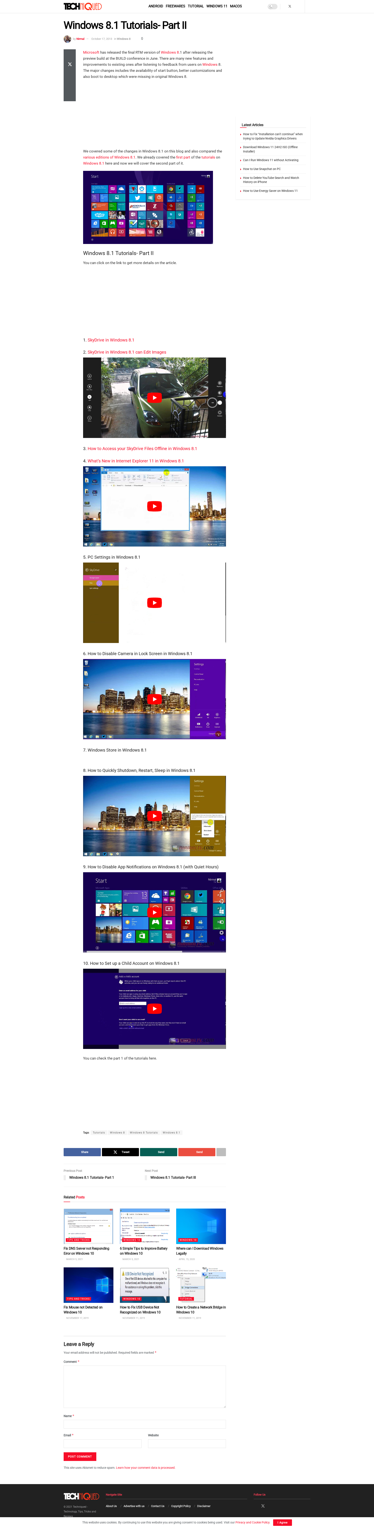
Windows (210, 64)
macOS (236, 6)
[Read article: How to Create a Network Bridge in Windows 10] (201, 1285)
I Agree (282, 1522)
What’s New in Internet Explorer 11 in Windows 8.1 (136, 460)
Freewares (175, 6)
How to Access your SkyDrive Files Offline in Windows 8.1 (142, 448)
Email (69, 1435)
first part (183, 157)
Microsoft (91, 52)
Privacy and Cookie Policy (252, 1522)
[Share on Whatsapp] (70, 75)
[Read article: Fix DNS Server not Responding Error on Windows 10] (88, 1226)
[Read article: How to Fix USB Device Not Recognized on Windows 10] (145, 1285)
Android (155, 6)
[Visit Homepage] (90, 6)
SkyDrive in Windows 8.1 (111, 340)
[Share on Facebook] (70, 54)
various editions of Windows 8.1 (109, 157)
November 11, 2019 (133, 1318)
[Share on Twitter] (70, 65)
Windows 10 (131, 1240)
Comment (72, 1362)
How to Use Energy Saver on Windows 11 (270, 190)
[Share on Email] (70, 85)
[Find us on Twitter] (289, 6)
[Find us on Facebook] (284, 6)
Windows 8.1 (93, 163)
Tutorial (196, 6)
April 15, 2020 (186, 1259)
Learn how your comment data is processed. (146, 1467)
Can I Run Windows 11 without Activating (270, 160)
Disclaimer (203, 1506)
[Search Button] (309, 6)
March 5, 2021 (74, 1259)
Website (153, 1435)
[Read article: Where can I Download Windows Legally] (201, 1226)
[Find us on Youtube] (301, 6)
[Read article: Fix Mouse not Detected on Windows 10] (88, 1285)
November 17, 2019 (77, 1318)
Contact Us (157, 1506)
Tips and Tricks (78, 1240)
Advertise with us (134, 1506)
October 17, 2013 (101, 38)
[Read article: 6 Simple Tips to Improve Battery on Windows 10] (145, 1226)
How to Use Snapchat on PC (262, 169)
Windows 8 (124, 38)
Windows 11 (216, 6)
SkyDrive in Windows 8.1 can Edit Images (127, 352)
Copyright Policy (181, 1506)
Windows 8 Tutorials (144, 1132)
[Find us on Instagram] (295, 6)
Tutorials (99, 1132)
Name (69, 1416)
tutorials (208, 157)
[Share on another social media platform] (70, 96)
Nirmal (80, 38)
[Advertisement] (154, 114)
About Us (111, 1506)
